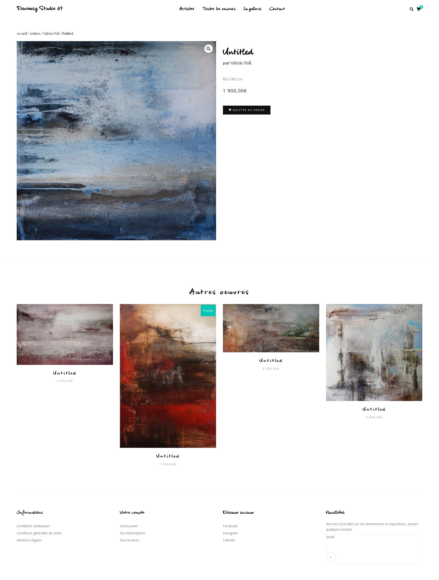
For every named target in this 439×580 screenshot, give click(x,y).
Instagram (230, 533)
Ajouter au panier (249, 110)
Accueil (22, 33)
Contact (277, 9)
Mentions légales (29, 540)
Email (330, 537)
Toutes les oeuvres (219, 9)
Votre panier (129, 526)
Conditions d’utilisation (33, 526)
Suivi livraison (129, 540)
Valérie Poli (51, 33)
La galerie (252, 9)
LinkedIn (229, 540)
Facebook (230, 526)
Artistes (186, 9)
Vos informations (132, 533)
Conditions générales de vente (39, 533)
